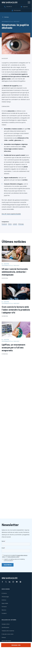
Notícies (6, 17)
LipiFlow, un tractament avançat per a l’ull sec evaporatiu (13, 347)
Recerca (4, 610)
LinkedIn (15, 224)
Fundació (4, 613)
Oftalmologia (5, 596)
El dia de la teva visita (7, 634)
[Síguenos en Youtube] (17, 582)
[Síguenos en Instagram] (13, 582)
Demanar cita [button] (16, 645)
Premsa (4, 637)
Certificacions (5, 627)
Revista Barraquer (6, 640)
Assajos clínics (5, 624)
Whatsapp (21, 224)
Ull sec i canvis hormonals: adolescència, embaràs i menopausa (15, 272)
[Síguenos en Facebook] (2, 582)
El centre (5, 263)
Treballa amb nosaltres (8, 630)
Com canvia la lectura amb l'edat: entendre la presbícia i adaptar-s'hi (16, 310)
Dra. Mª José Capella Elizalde (11, 214)
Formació (4, 606)
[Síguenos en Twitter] (6, 582)
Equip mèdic (5, 603)
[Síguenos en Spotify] (20, 582)
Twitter (10, 224)
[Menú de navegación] (29, 2)
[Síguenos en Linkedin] (9, 582)
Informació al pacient (10, 21)
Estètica (4, 600)
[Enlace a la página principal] (9, 2)
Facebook (4, 224)
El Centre (4, 593)
